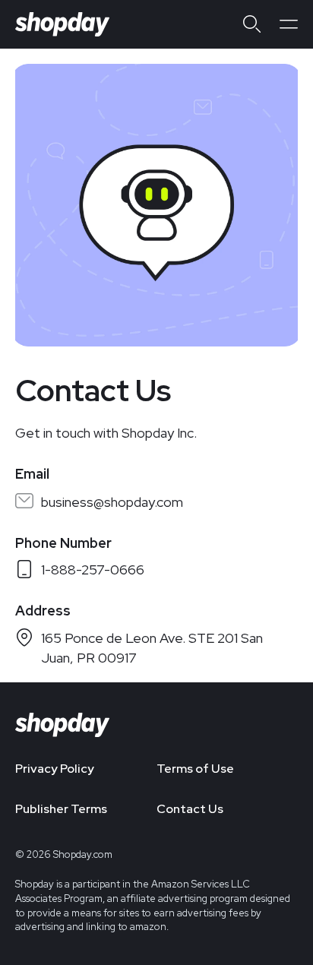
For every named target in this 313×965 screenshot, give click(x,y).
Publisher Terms (61, 809)
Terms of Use (195, 769)
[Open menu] (289, 24)
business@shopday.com (112, 502)
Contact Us (189, 809)
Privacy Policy (54, 769)
